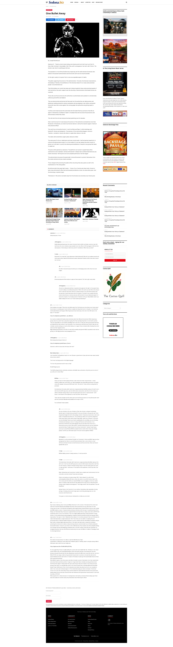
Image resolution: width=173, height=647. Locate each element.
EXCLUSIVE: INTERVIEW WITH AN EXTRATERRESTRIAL (112, 226)
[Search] (126, 2)
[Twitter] (41, 67)
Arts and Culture (71, 619)
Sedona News (51, 619)
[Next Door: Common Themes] (91, 212)
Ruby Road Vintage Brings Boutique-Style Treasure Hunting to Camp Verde (53, 221)
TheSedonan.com (85, 636)
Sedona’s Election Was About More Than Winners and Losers (72, 221)
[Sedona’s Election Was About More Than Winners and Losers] (72, 212)
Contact (89, 627)
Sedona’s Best (99, 2)
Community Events (72, 625)
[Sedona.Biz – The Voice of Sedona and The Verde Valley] (56, 2)
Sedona (76, 2)
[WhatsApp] (41, 85)
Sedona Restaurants (72, 627)
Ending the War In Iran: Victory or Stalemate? (70, 200)
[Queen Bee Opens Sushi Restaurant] (54, 193)
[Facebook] (41, 64)
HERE (115, 162)
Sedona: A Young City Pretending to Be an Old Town (115, 191)
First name (48, 595)
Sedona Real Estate (92, 619)
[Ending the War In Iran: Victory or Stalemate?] (72, 193)
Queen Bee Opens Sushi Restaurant (52, 200)
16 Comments (56, 16)
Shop (93, 2)
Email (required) (49, 590)
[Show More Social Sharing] (76, 19)
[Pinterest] (41, 74)
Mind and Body (71, 621)
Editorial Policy (91, 629)
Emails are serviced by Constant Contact (96, 605)
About (82, 2)
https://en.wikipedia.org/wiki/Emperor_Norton (60, 343)
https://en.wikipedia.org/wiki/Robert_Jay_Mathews (61, 315)
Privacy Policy (85, 640)
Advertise (87, 2)
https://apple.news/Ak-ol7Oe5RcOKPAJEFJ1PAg (61, 546)
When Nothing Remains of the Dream (113, 196)
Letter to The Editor (52, 625)
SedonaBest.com (95, 636)
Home (71, 2)
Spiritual (69, 623)
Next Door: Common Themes (90, 219)
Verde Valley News (52, 621)
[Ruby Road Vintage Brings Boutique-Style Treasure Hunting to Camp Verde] (54, 212)
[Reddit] (41, 81)
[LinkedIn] (41, 71)
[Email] (41, 78)
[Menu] (47, 2)
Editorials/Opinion (52, 623)
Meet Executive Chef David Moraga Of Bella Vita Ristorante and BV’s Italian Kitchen (90, 201)
